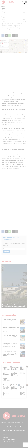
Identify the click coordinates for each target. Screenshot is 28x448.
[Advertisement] (14, 12)
